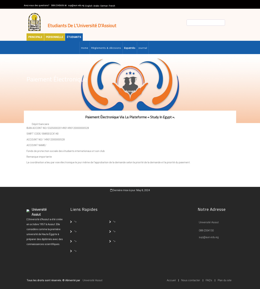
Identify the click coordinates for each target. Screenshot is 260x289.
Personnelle (54, 37)
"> (75, 221)
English (89, 6)
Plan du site (225, 280)
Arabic (96, 6)
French (112, 6)
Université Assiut (208, 222)
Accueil (130, 91)
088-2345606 (57, 5)
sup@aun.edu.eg (76, 5)
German (104, 6)
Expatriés (129, 48)
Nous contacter (190, 280)
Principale (35, 37)
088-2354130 (206, 230)
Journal (142, 48)
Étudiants (74, 37)
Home (84, 48)
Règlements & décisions (106, 48)
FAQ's (209, 280)
